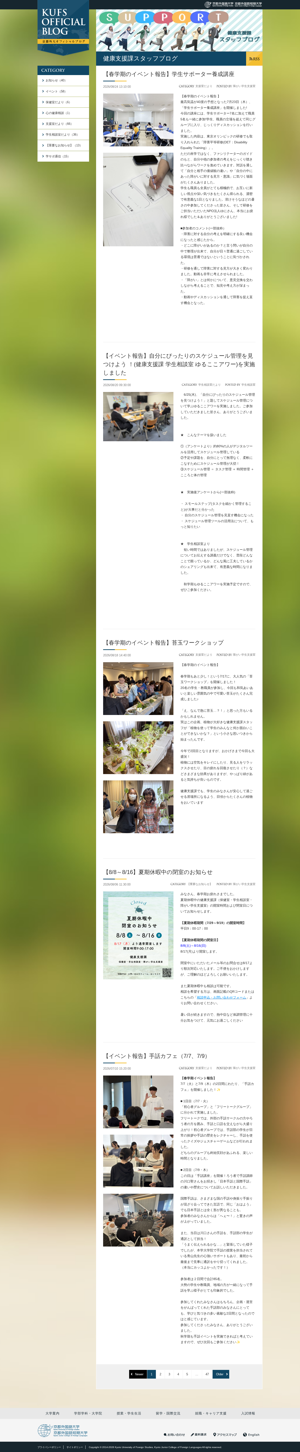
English (251, 1435)
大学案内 (52, 1413)
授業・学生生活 (129, 1413)
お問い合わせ (174, 1435)
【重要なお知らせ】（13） (64, 145)
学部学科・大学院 (88, 1413)
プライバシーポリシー (49, 1447)
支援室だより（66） (59, 123)
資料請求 (199, 1435)
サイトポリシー (75, 1447)
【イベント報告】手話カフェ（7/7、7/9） (156, 1056)
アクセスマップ (225, 1435)
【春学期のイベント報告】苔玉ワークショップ (166, 642)
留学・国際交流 (168, 1413)
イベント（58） (56, 91)
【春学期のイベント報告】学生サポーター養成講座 (168, 74)
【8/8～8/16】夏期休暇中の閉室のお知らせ (158, 872)
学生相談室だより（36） (62, 134)
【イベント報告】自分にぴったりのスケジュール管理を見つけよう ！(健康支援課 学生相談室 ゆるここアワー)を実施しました (179, 364)
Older (219, 1374)
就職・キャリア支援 (211, 1413)
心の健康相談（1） (59, 113)
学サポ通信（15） (58, 156)
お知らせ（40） (56, 80)
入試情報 (248, 1413)
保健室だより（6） (59, 102)
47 (207, 1374)
